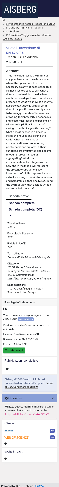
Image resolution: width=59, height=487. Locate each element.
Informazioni (15, 398)
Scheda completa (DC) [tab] (25, 209)
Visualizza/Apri (14, 350)
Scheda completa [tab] (22, 203)
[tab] (10, 216)
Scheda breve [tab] (19, 196)
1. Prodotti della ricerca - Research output (30, 23)
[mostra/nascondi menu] (55, 27)
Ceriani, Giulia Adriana (22, 57)
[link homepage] (21, 10)
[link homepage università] (13, 27)
